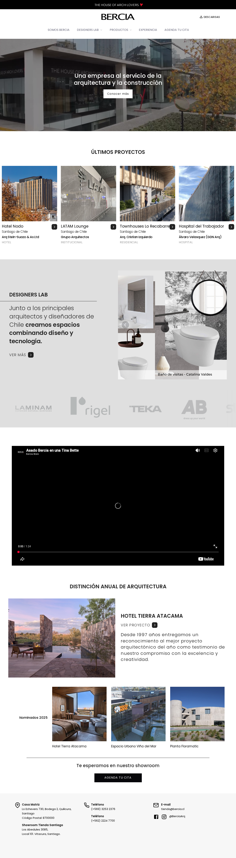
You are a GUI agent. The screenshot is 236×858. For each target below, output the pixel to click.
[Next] (219, 325)
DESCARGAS (212, 17)
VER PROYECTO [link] (135, 625)
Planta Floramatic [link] (184, 746)
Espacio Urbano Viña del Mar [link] (133, 746)
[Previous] (125, 325)
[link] (174, 625)
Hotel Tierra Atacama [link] (69, 746)
